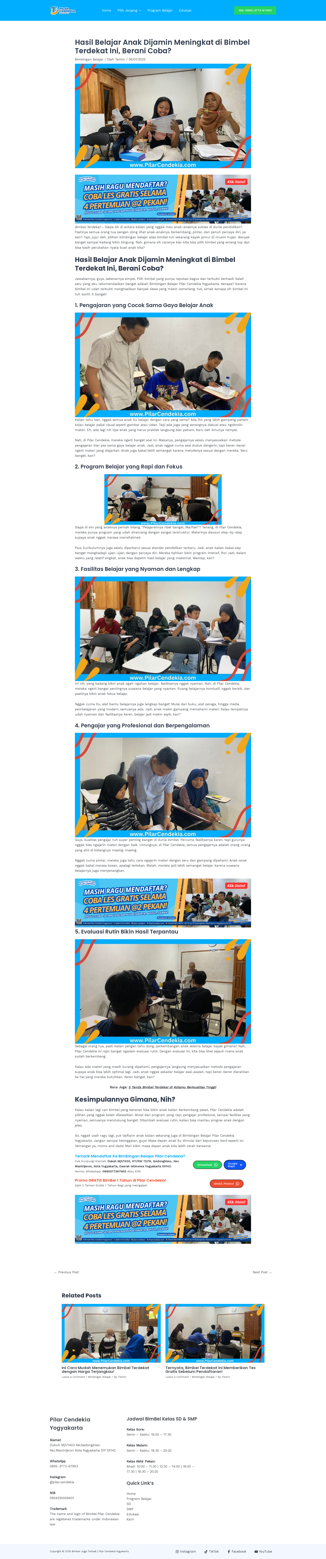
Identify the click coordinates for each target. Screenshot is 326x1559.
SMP (130, 1509)
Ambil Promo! (224, 1183)
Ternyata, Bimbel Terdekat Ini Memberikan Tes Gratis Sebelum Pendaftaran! (210, 1369)
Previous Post (66, 1272)
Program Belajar (160, 10)
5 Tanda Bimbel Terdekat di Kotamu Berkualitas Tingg (171, 1087)
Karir (130, 1519)
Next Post (262, 1272)
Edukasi (185, 10)
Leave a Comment (73, 1376)
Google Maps (232, 1165)
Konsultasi (204, 1165)
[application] (139, 10)
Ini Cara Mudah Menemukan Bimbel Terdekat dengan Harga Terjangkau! (105, 1369)
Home (106, 10)
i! (215, 1087)
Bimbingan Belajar (89, 59)
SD (129, 1504)
